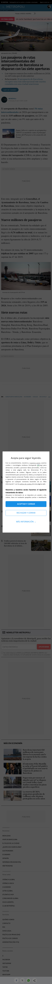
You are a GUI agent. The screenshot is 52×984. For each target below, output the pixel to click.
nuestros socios (35, 463)
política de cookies (25, 484)
